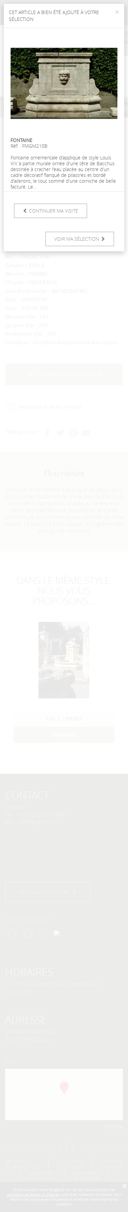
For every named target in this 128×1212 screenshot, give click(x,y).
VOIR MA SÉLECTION (77, 239)
